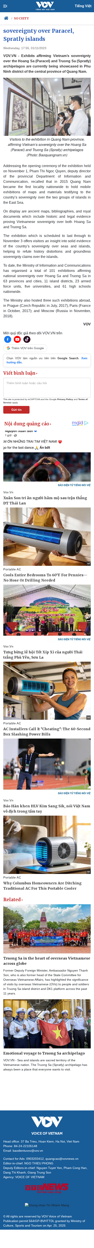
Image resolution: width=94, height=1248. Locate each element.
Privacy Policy (65, 399)
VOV (87, 324)
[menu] (9, 6)
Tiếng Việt (83, 6)
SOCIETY (21, 18)
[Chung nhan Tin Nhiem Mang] (47, 1205)
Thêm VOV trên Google (27, 348)
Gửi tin (16, 409)
